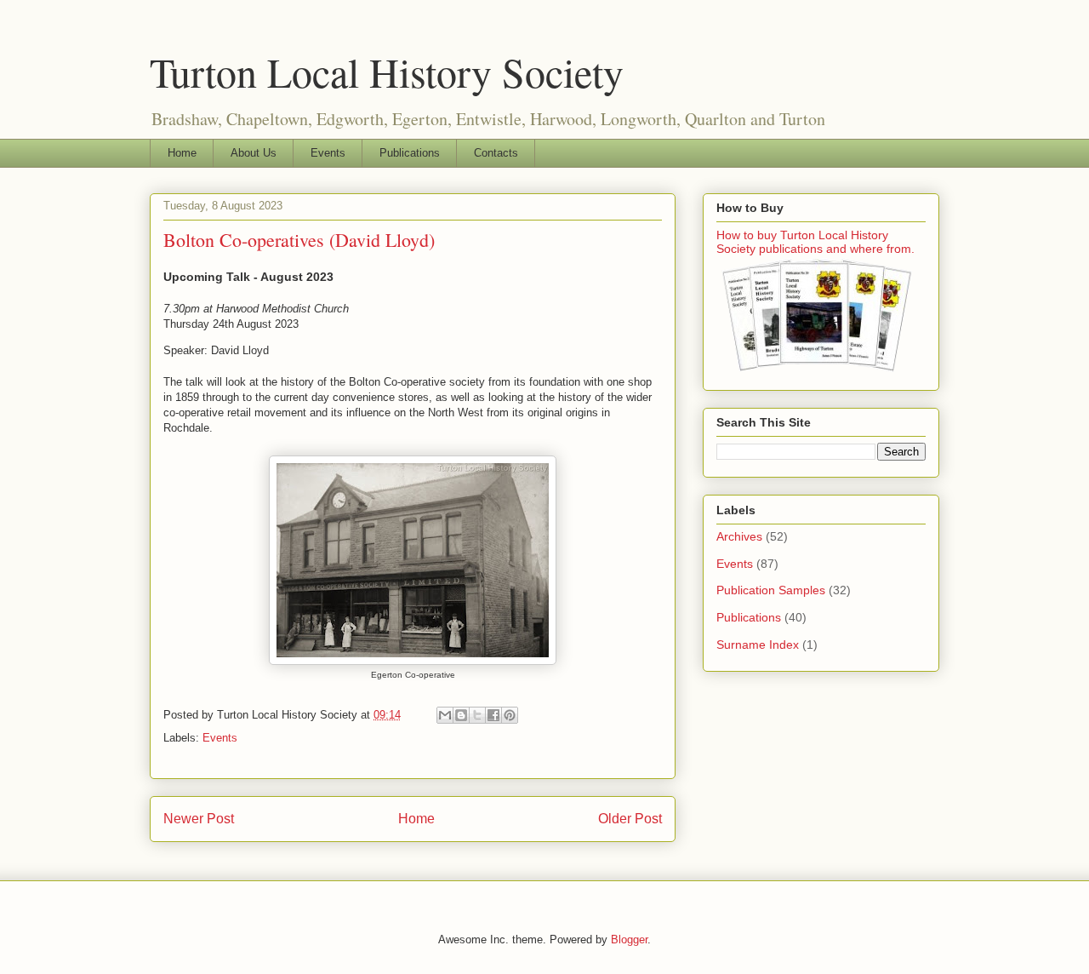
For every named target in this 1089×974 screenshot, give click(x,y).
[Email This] (444, 715)
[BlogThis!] (461, 715)
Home (182, 152)
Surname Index (757, 644)
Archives (739, 536)
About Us (254, 152)
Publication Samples (770, 590)
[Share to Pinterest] (509, 715)
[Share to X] (477, 715)
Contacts (496, 152)
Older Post (630, 818)
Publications (409, 152)
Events (328, 152)
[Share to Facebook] (493, 715)
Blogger (629, 939)
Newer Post (198, 818)
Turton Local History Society (387, 71)
